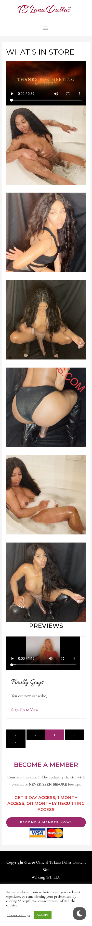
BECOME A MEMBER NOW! (46, 822)
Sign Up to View (24, 709)
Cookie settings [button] (18, 915)
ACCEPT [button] (43, 915)
